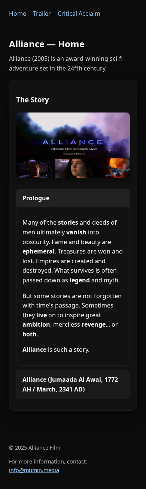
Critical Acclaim (79, 13)
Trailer (42, 13)
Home (17, 13)
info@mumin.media (34, 470)
